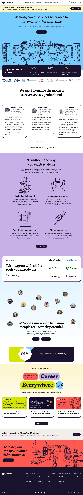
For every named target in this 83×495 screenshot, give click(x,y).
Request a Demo (41, 32)
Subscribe (76, 434)
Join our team (46, 339)
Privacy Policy (77, 492)
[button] (37, 141)
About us (36, 339)
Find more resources (41, 423)
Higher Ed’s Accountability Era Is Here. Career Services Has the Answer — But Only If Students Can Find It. (40, 413)
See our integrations (12, 275)
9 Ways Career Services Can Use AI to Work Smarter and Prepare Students (13, 412)
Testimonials (51, 147)
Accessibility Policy (68, 492)
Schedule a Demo (75, 2)
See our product (41, 246)
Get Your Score (75, 8)
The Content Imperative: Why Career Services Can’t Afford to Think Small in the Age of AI (68, 413)
